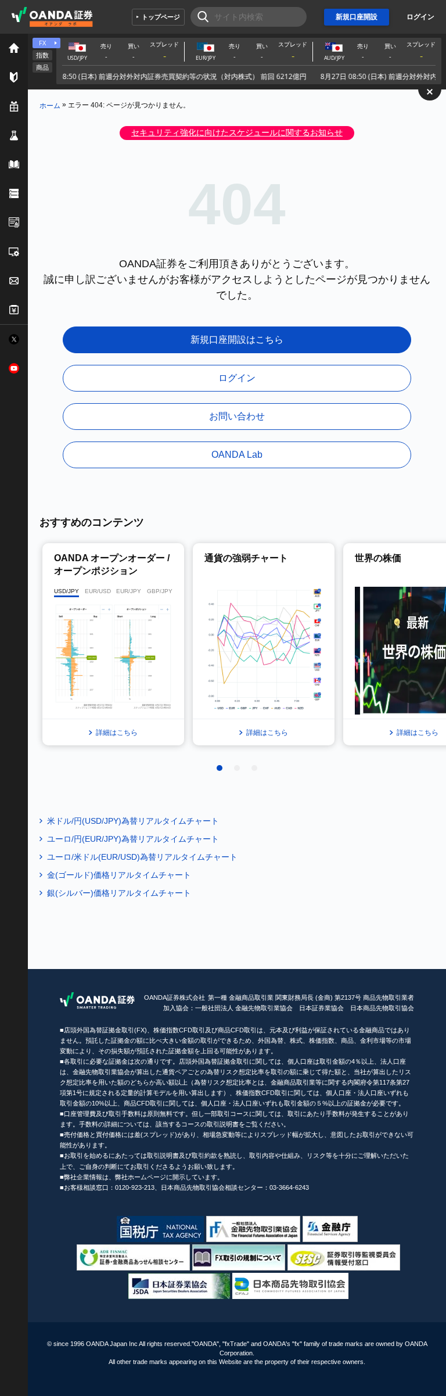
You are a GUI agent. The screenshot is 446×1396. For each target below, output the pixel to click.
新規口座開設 (356, 17)
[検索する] (199, 17)
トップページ (161, 16)
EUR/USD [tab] (98, 591)
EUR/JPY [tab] (128, 591)
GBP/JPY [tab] (159, 591)
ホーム (49, 105)
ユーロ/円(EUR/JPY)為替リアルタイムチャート (133, 839)
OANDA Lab (236, 455)
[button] (219, 768)
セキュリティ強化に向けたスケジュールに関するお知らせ (237, 132)
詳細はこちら (117, 732)
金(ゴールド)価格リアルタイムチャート (119, 875)
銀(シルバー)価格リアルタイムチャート (119, 893)
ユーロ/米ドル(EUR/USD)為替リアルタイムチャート (142, 857)
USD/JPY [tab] (66, 591)
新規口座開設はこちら (236, 339)
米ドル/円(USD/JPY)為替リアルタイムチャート (133, 821)
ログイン (420, 17)
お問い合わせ (237, 416)
